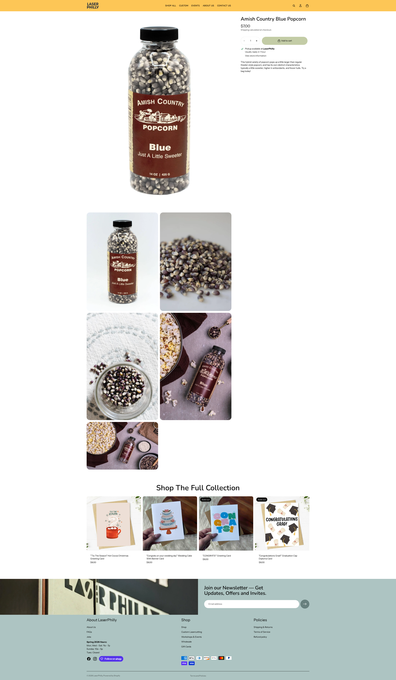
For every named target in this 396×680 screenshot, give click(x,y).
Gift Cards (186, 646)
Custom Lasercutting (191, 632)
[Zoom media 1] (159, 111)
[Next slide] (192, 523)
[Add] (136, 546)
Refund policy (260, 636)
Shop (183, 627)
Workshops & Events (191, 636)
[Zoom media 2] (122, 261)
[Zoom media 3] (195, 261)
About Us (91, 627)
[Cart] (307, 5)
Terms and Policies (198, 676)
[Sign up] (304, 604)
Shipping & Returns (263, 627)
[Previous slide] (147, 523)
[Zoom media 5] (195, 366)
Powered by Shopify (111, 675)
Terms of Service (262, 632)
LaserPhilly (98, 675)
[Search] (294, 5)
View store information (255, 55)
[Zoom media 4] (122, 366)
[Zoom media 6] (122, 446)
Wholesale (186, 641)
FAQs (89, 632)
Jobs (89, 636)
